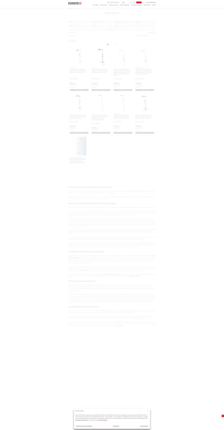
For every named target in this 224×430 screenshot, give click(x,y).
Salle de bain (103, 5)
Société (154, 5)
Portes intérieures (124, 5)
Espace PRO (147, 5)
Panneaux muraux (113, 5)
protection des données (81, 420)
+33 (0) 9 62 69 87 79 (151, 2)
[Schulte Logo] (74, 3)
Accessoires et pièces (136, 5)
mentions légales (102, 420)
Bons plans (96, 5)
